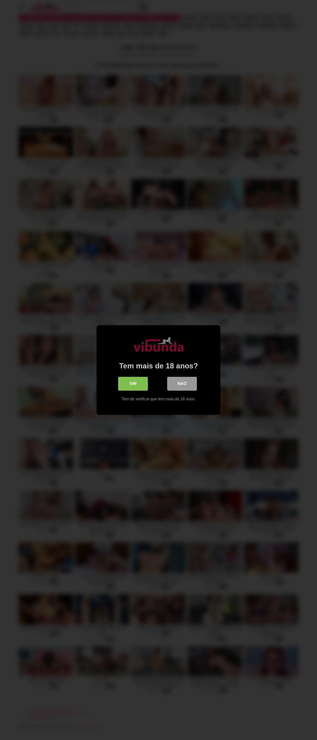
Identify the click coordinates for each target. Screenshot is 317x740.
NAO (182, 383)
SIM (133, 383)
